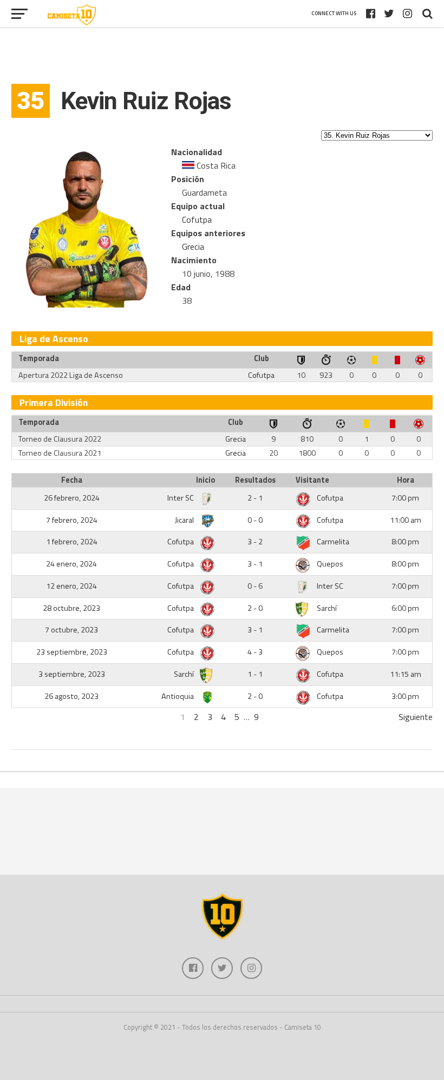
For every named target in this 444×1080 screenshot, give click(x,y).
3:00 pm (405, 696)
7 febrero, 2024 (71, 520)
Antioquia (178, 696)
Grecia (193, 246)
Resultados (255, 480)
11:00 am (405, 520)
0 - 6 (255, 586)
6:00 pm (405, 608)
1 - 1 (255, 674)
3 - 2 (255, 542)
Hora (405, 480)
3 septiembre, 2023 (71, 674)
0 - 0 (255, 520)
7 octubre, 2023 (71, 630)
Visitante (312, 480)
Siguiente (416, 716)
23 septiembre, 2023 (71, 652)
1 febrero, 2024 (71, 542)
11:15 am (405, 674)
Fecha (71, 480)
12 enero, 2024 (71, 586)
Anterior (26, 716)
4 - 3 (255, 652)
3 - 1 (255, 564)
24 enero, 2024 (71, 564)
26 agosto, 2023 (71, 696)
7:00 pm (405, 498)
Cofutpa (197, 219)
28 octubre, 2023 (71, 608)
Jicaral (185, 520)
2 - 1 (255, 498)
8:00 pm (405, 542)
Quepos (330, 564)
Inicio (205, 480)
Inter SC (181, 498)
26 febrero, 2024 (72, 498)
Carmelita (333, 542)
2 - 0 (255, 608)
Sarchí (327, 608)
